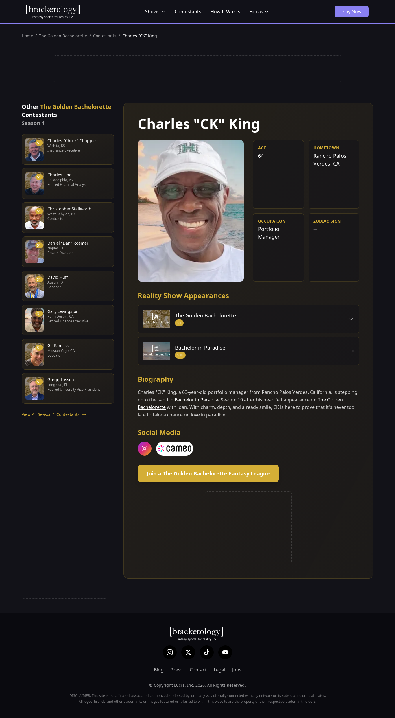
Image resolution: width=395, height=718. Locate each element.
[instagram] (145, 449)
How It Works (225, 11)
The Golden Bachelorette (63, 35)
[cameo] (174, 449)
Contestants (188, 11)
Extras (256, 11)
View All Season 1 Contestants (51, 414)
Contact (198, 669)
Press (177, 669)
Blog (159, 669)
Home (27, 35)
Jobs (236, 669)
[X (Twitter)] (188, 652)
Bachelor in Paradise (197, 399)
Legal (219, 669)
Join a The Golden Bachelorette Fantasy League (208, 473)
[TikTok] (207, 652)
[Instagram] (170, 652)
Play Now (352, 11)
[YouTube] (225, 652)
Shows (152, 11)
